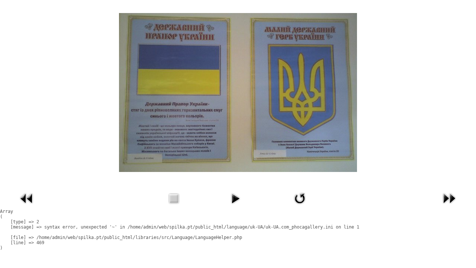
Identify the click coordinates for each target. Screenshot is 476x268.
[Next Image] (449, 205)
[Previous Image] (27, 205)
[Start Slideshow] (235, 205)
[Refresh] (299, 205)
